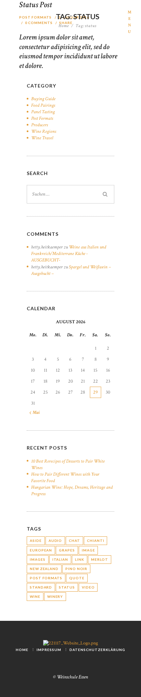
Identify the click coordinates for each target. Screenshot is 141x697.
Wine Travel (42, 138)
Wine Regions (43, 131)
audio (55, 540)
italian (60, 559)
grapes (67, 550)
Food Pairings (43, 105)
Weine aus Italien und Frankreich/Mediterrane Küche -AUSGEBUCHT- (68, 253)
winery (55, 596)
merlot (99, 559)
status (67, 587)
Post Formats (42, 118)
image (88, 550)
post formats (46, 578)
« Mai (34, 412)
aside (36, 540)
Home (64, 26)
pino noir (76, 569)
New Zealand (44, 569)
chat (74, 540)
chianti (95, 540)
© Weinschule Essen (70, 677)
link (79, 559)
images (37, 559)
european (41, 550)
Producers (39, 125)
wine (35, 596)
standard (41, 587)
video (88, 587)
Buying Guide (43, 99)
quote (77, 578)
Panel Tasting (43, 112)
